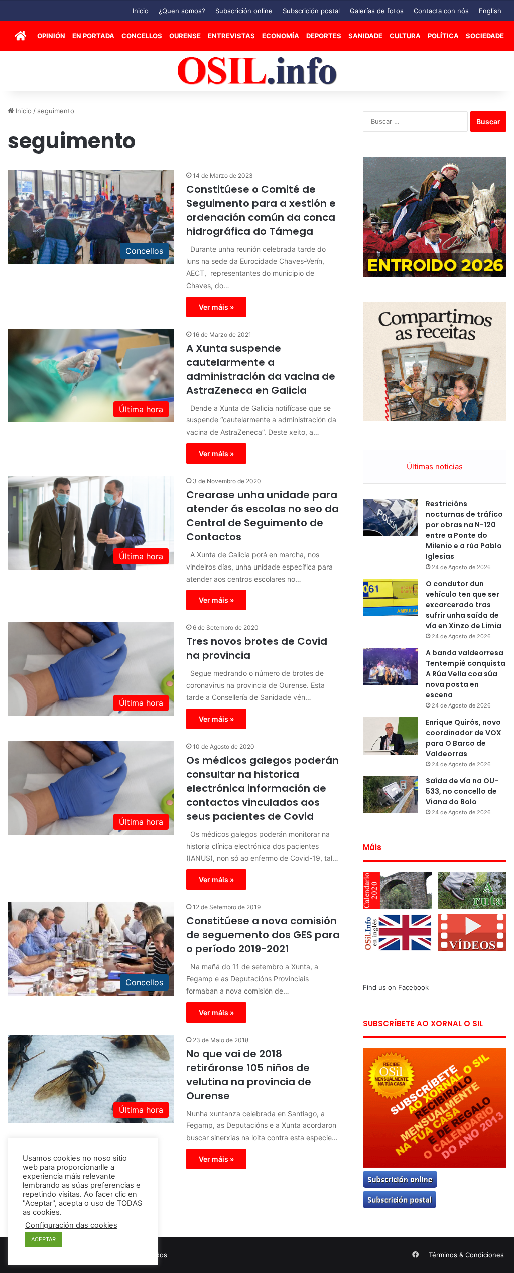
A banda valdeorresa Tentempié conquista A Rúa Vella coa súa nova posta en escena (465, 674)
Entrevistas (231, 36)
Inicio (141, 11)
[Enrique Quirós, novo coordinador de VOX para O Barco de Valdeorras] (390, 736)
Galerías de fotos (377, 11)
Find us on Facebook (396, 987)
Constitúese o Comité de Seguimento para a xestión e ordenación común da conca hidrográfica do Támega (261, 210)
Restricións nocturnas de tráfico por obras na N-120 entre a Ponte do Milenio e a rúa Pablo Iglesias (464, 530)
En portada (93, 36)
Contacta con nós (441, 11)
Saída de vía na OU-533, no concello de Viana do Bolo (462, 791)
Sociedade (485, 36)
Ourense (185, 36)
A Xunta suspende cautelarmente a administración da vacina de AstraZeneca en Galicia (260, 369)
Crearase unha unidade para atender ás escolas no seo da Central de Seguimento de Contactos (262, 516)
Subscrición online (244, 11)
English (490, 11)
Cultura (405, 36)
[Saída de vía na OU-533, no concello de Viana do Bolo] (390, 794)
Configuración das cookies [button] (71, 1225)
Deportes (323, 36)
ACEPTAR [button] (43, 1239)
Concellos (141, 36)
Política (443, 36)
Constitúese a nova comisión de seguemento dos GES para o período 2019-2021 (263, 935)
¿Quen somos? (182, 11)
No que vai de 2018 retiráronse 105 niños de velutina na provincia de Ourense (248, 1075)
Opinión (51, 36)
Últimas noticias (435, 466)
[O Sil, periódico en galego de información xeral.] (257, 71)
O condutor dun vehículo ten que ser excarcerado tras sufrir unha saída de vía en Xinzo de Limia (463, 605)
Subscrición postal (311, 11)
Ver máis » (216, 307)
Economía (280, 36)
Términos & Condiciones (466, 1255)
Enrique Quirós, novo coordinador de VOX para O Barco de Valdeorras (463, 738)
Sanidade (365, 36)
